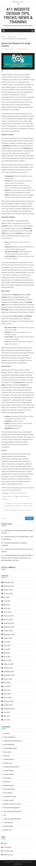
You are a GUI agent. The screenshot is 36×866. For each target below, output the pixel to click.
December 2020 (9, 623)
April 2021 (7, 608)
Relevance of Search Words (12, 804)
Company (7, 733)
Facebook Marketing (10, 748)
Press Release (8, 793)
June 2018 (7, 686)
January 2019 (8, 668)
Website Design (7, 496)
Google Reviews (9, 770)
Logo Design (8, 778)
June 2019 (7, 649)
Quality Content (9, 800)
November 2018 (9, 675)
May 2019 (7, 653)
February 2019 (8, 664)
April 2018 (7, 694)
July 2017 (7, 712)
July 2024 (7, 597)
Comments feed (8, 851)
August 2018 (8, 679)
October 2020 (8, 631)
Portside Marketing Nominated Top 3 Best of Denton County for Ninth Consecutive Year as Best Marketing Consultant (17, 557)
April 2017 (7, 720)
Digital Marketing (9, 737)
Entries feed (7, 847)
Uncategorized (8, 822)
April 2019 (7, 657)
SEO (5, 815)
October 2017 (8, 705)
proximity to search (10, 796)
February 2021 (8, 616)
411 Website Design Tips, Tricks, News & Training (18, 15)
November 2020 (9, 627)
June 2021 (7, 601)
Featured (7, 756)
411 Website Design (22, 49)
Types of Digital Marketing (12, 819)
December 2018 (9, 671)
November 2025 (9, 586)
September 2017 (9, 709)
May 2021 (7, 605)
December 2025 (9, 582)
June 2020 (7, 645)
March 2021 (7, 612)
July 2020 (7, 642)
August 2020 (8, 638)
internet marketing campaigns (24, 213)
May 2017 (7, 716)
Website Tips (8, 830)
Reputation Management (12, 808)
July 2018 (7, 682)
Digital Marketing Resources (18, 493)
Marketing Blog (9, 785)
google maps (8, 763)
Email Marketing (9, 744)
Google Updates (9, 774)
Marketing (7, 782)
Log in (5, 843)
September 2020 (9, 634)
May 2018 (7, 690)
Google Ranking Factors (11, 767)
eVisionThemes (18, 864)
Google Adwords (9, 759)
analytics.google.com (22, 113)
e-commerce (24, 444)
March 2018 (7, 697)
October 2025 (8, 590)
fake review (7, 752)
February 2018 (8, 701)
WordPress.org (8, 855)
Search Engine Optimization (13, 811)
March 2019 (7, 660)
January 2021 (8, 619)
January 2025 (8, 593)
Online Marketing (9, 789)
